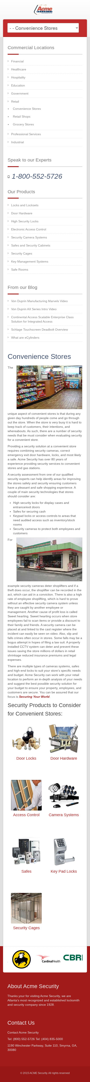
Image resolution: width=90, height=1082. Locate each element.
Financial (17, 61)
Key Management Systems (29, 261)
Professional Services (26, 134)
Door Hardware (21, 213)
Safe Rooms (19, 269)
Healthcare (18, 69)
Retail (15, 101)
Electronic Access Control (28, 229)
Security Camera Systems (29, 237)
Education (18, 85)
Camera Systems (64, 815)
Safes (26, 871)
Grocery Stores (23, 124)
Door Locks (26, 758)
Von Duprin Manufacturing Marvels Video (39, 301)
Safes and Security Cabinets (30, 245)
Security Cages (21, 253)
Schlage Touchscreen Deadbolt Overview (39, 329)
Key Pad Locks (64, 871)
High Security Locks (24, 221)
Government (19, 93)
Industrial (17, 142)
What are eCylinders (25, 337)
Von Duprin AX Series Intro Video (34, 309)
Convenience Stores (27, 108)
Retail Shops (21, 116)
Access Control (26, 815)
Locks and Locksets (24, 205)
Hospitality (18, 77)
